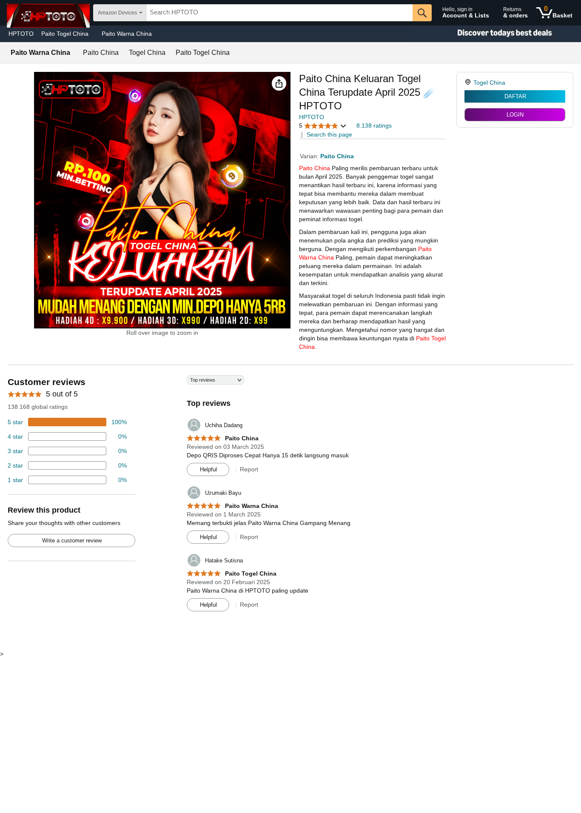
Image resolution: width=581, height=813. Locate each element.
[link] (468, 82)
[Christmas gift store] (496, 34)
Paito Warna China (127, 33)
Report (249, 469)
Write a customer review (72, 540)
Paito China (314, 168)
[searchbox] (279, 13)
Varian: (310, 156)
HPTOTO (21, 33)
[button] (279, 83)
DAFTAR (515, 96)
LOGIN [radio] (515, 114)
